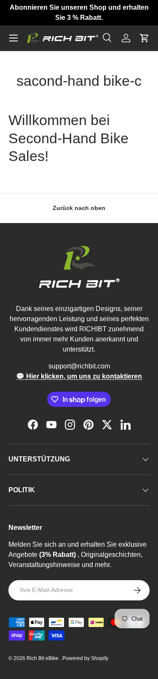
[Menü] (13, 38)
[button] (144, 38)
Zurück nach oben (79, 208)
